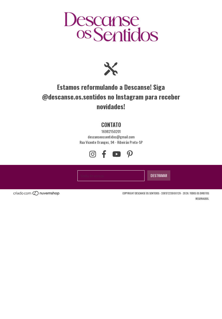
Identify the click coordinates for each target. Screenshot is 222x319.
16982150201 (111, 131)
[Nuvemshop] (36, 194)
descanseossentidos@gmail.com (111, 136)
